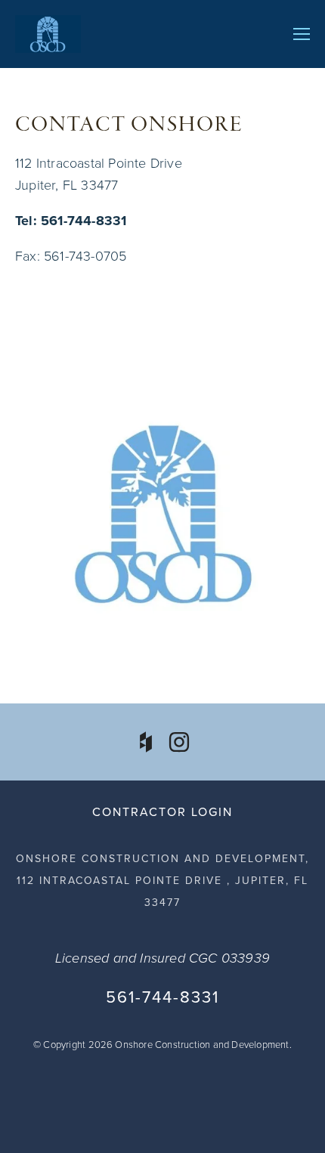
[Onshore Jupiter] (179, 742)
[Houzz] (145, 742)
